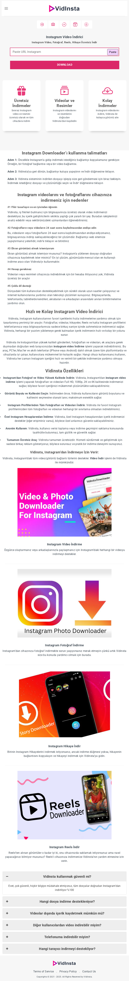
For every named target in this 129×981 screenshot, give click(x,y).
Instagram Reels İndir (64, 847)
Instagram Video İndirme (64, 544)
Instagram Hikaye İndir (64, 746)
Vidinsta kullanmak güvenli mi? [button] (67, 876)
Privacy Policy (68, 971)
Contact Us (89, 971)
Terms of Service (43, 971)
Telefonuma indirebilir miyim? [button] (67, 937)
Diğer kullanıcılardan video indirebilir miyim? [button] (67, 925)
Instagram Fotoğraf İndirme (64, 645)
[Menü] (6, 8)
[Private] (86, 24)
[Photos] (53, 24)
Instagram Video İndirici (64, 37)
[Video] (42, 24)
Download (64, 64)
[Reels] (75, 24)
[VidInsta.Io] (64, 8)
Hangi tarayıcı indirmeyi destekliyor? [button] (67, 949)
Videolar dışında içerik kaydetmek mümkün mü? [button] (67, 913)
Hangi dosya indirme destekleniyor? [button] (67, 901)
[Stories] (64, 24)
